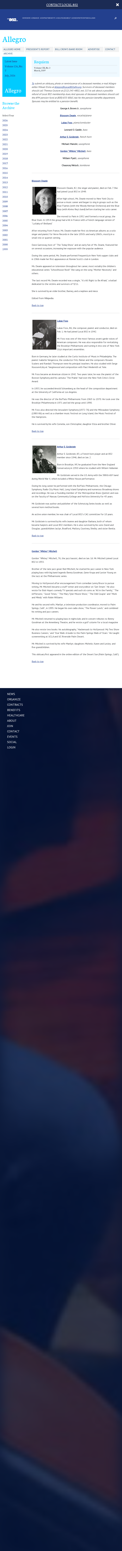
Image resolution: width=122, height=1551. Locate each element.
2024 (5, 130)
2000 (5, 244)
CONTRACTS (45, 18)
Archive (8, 53)
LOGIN (93, 18)
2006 (5, 216)
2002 (5, 235)
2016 (5, 168)
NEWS (28, 18)
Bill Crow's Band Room (68, 49)
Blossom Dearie (68, 115)
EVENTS (83, 18)
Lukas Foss (66, 122)
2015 (5, 173)
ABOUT (68, 18)
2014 (5, 177)
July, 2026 (10, 75)
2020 (5, 149)
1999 (5, 249)
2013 (5, 182)
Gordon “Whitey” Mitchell (73, 151)
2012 (5, 187)
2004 (5, 225)
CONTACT (78, 18)
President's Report (38, 49)
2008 (5, 206)
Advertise (94, 49)
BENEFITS (52, 18)
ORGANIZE (35, 18)
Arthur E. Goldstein (69, 136)
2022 (5, 139)
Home (24, 18)
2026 (5, 120)
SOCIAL (88, 18)
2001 (5, 239)
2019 (5, 153)
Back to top (38, 305)
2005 (5, 220)
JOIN (73, 18)
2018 (5, 158)
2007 (5, 211)
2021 (5, 144)
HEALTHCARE (61, 18)
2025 (5, 125)
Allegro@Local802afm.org (67, 87)
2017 (5, 163)
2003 (5, 230)
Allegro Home (12, 49)
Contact (110, 49)
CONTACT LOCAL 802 (62, 4)
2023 (5, 134)
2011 (5, 192)
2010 (5, 196)
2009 (5, 201)
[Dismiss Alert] (117, 4)
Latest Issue (11, 61)
